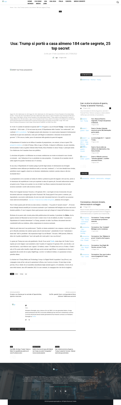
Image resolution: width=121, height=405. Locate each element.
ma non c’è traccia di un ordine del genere (41, 200)
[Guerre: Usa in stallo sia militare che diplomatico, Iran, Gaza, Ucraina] (85, 149)
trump (21, 274)
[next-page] (14, 357)
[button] (117, 2)
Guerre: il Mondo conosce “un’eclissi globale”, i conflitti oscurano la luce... (100, 158)
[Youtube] (65, 391)
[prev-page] (11, 357)
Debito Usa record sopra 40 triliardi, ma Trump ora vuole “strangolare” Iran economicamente (43, 351)
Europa (57, 346)
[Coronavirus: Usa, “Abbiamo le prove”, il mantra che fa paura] (85, 238)
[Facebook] (12, 283)
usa (26, 274)
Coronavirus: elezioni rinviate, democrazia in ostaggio (92, 203)
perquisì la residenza (16, 145)
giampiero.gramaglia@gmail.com (63, 386)
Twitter (34, 316)
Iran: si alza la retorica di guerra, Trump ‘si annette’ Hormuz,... (94, 104)
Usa (15, 7)
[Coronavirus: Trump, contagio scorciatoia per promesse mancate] (85, 221)
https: (26, 308)
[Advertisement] (60, 27)
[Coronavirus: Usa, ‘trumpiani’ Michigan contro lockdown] (85, 230)
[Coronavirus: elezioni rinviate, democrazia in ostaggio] (95, 188)
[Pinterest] (20, 283)
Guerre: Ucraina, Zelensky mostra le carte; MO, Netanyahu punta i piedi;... (101, 130)
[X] (16, 283)
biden (16, 274)
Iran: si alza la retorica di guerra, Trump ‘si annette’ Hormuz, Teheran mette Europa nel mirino (65, 351)
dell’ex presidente (21, 132)
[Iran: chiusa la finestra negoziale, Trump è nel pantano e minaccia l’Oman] (85, 121)
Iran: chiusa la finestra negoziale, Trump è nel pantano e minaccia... (101, 120)
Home (11, 7)
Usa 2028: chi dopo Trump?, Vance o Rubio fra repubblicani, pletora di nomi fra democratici (20, 351)
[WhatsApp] (25, 283)
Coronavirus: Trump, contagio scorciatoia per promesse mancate (100, 219)
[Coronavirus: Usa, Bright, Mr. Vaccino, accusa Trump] (85, 247)
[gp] (54, 58)
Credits (74, 401)
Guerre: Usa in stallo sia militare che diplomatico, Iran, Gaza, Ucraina (100, 149)
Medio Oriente (36, 346)
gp (56, 57)
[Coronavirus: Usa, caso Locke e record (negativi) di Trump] (85, 256)
